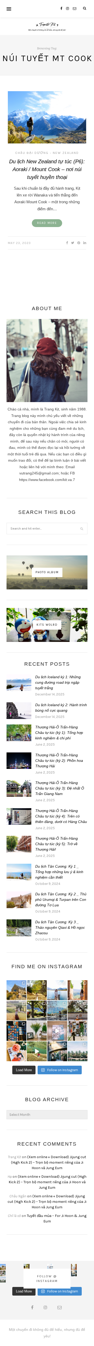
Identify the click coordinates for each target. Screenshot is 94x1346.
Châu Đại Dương (32, 153)
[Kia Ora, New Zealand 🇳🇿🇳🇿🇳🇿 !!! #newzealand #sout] (57, 1010)
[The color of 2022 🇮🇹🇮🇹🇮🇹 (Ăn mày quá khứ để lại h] (16, 1031)
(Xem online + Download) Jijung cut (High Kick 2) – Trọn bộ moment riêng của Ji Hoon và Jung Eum (48, 1162)
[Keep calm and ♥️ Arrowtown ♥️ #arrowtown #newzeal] (37, 1010)
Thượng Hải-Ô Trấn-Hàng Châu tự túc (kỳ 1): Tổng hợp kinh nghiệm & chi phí (59, 732)
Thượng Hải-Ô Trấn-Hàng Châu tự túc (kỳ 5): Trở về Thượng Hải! (56, 843)
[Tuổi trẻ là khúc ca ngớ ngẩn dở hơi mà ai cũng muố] (37, 1051)
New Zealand (66, 153)
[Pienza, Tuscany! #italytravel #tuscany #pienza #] (77, 990)
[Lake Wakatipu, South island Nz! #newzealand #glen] (57, 990)
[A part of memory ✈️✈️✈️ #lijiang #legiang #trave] (57, 1031)
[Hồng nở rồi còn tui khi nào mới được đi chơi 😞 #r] (16, 1051)
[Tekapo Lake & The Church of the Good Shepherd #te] (16, 990)
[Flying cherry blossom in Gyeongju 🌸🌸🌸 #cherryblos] (77, 1010)
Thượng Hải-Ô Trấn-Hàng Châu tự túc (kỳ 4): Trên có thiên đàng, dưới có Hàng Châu (61, 816)
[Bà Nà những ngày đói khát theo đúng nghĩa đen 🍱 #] (57, 1051)
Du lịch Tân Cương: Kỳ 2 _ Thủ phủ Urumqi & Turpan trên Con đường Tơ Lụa (60, 899)
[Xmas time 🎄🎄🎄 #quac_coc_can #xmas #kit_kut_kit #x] (37, 1031)
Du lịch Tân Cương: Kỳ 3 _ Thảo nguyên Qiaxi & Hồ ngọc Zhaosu (60, 927)
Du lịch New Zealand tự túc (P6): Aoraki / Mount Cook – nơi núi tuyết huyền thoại (47, 169)
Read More (47, 223)
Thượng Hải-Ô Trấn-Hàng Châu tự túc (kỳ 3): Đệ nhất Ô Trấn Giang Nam (59, 788)
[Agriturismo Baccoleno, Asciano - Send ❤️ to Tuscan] (16, 1010)
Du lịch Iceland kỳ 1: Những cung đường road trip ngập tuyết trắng (58, 682)
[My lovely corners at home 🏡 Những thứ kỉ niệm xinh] (77, 1031)
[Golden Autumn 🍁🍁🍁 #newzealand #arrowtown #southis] (37, 990)
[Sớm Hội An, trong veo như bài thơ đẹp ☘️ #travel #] (77, 1051)
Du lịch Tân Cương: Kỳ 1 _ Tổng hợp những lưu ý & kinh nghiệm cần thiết (59, 871)
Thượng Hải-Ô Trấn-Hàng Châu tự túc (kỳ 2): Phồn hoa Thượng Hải (59, 760)
